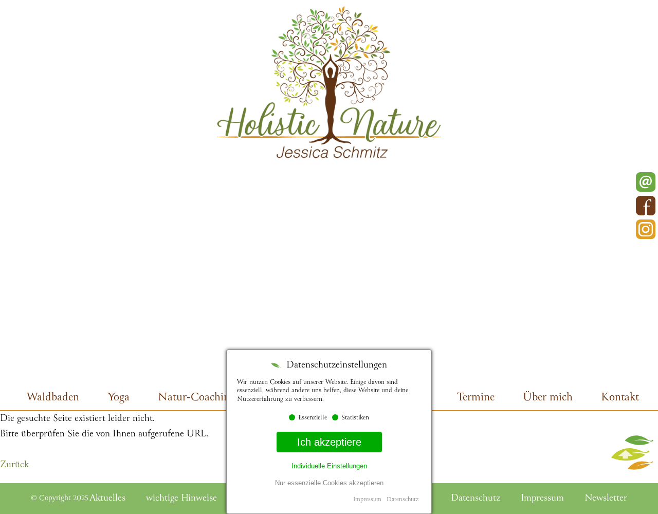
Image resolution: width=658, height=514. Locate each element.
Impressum (367, 500)
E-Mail (645, 182)
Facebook (645, 205)
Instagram (645, 229)
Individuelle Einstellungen (329, 466)
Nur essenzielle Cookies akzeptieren (329, 483)
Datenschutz (402, 500)
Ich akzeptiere (329, 442)
